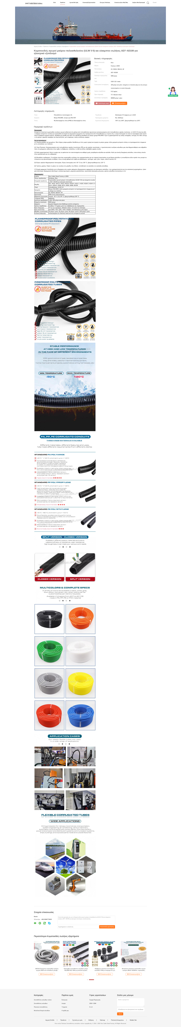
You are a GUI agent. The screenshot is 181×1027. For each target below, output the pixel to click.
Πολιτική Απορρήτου (117, 1020)
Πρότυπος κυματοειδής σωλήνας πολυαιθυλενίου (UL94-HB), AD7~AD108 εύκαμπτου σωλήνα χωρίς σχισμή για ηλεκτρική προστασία (134, 969)
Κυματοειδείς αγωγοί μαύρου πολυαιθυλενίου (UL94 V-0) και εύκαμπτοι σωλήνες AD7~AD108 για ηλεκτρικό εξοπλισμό (101, 46)
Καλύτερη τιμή (103, 103)
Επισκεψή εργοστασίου (89, 2)
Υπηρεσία (64, 1007)
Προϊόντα (62, 2)
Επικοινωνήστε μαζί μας (121, 2)
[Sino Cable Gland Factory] (34, 3)
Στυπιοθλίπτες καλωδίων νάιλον (43, 1000)
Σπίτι (54, 2)
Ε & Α (91, 1007)
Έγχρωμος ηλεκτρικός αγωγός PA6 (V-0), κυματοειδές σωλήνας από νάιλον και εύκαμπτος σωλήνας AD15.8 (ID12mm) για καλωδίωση (75, 969)
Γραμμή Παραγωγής (94, 1000)
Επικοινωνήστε (120, 103)
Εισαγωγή (64, 1000)
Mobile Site (133, 1020)
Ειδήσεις (91, 1020)
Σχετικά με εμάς (74, 2)
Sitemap (102, 1020)
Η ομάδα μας (65, 1010)
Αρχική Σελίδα (49, 1020)
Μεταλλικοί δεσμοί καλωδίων (42, 1010)
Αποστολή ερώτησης (107, 927)
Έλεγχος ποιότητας (105, 2)
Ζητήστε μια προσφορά (138, 2)
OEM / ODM (92, 1003)
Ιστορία (64, 1003)
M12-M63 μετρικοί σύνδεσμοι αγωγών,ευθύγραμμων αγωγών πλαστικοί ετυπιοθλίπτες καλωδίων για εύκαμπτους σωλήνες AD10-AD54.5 (46, 969)
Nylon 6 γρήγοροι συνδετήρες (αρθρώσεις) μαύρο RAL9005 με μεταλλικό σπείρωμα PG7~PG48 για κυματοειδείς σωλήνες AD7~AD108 (104, 969)
